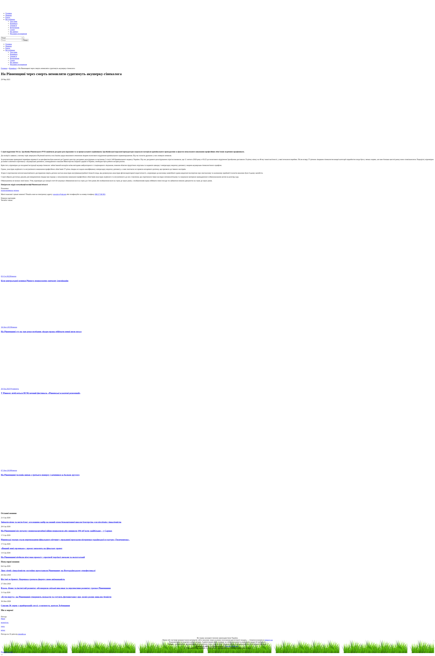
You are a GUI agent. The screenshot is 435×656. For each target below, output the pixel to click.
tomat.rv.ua (269, 640)
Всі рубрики (10, 19)
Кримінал (13, 23)
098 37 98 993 (100, 194)
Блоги (7, 17)
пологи (3, 190)
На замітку (14, 32)
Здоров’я (13, 26)
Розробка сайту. (7, 652)
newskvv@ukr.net (59, 194)
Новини (8, 15)
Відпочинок (14, 28)
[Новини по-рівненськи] (29, 9)
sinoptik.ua (22, 634)
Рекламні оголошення (18, 34)
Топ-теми (13, 21)
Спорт (12, 30)
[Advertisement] (217, 494)
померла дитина (12, 190)
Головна (8, 13)
